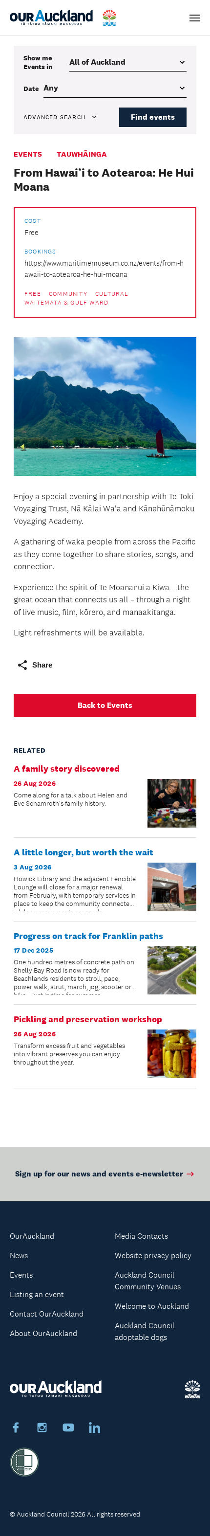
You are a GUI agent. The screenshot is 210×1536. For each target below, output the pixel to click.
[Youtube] (68, 1429)
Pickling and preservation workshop (88, 1019)
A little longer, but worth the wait (83, 852)
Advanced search (54, 117)
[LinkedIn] (95, 1429)
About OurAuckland (43, 1333)
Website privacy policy (153, 1255)
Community (68, 294)
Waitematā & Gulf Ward (66, 303)
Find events (153, 117)
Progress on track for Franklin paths (88, 936)
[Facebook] (15, 1429)
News (19, 1255)
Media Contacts (141, 1236)
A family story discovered (67, 768)
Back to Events (105, 705)
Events (28, 154)
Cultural (112, 294)
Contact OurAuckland (47, 1314)
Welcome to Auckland (152, 1306)
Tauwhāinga (82, 154)
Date (31, 88)
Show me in (37, 62)
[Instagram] (42, 1429)
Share (42, 665)
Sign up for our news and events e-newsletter (99, 1174)
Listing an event (37, 1294)
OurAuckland (32, 1236)
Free (32, 294)
